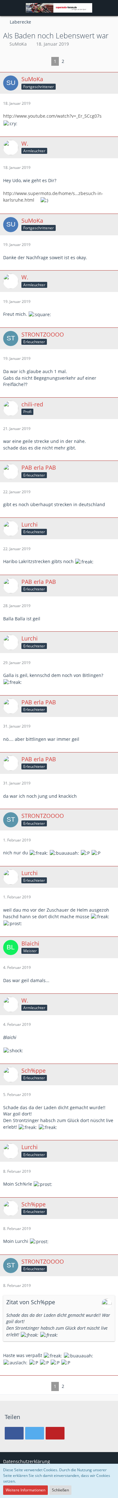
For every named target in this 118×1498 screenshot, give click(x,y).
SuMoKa (18, 44)
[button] (8, 8)
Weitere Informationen (25, 1490)
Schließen (60, 1490)
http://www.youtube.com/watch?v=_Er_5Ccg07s (52, 116)
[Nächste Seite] (71, 61)
